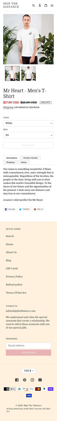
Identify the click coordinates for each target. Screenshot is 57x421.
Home (9, 244)
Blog (8, 260)
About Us (11, 252)
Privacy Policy (14, 276)
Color (6, 117)
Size (5, 129)
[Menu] (52, 5)
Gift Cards (12, 268)
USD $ (27, 371)
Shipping (8, 107)
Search (10, 236)
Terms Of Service (16, 292)
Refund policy (14, 284)
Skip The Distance (11, 5)
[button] (12, 73)
